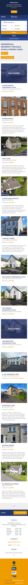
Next (14, 506)
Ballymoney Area (9, 22)
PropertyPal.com (19, 583)
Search (14, 32)
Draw (14, 35)
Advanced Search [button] (14, 38)
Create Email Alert (7, 57)
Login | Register (20, 512)
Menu (3, 16)
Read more (14, 7)
